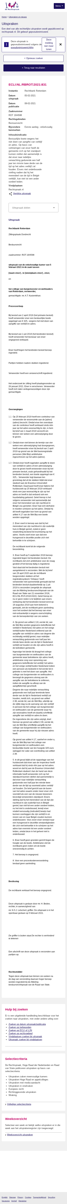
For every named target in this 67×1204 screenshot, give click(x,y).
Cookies (28, 1197)
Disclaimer (22, 1201)
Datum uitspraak (13, 97)
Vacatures (6, 1201)
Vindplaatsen (16, 185)
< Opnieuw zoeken (33, 58)
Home (4, 17)
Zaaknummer (16, 111)
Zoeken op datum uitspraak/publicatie (27, 1024)
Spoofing (51, 1197)
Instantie (13, 91)
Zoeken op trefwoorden (20, 1027)
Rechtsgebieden (17, 119)
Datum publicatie (14, 105)
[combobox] (33, 208)
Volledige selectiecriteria (19, 1104)
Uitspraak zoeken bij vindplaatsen (25, 1039)
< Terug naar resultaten (33, 68)
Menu (58, 6)
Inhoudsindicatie (17, 135)
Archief (14, 1201)
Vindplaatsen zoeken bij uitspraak (25, 1036)
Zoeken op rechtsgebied (20, 1033)
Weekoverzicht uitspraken (20, 1134)
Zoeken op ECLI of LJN (20, 1030)
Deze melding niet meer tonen (48, 44)
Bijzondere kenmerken (14, 128)
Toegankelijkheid (39, 1197)
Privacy (20, 1197)
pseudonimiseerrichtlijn (22, 47)
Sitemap (12, 1197)
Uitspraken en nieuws (18, 17)
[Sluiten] (60, 44)
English (5, 1197)
